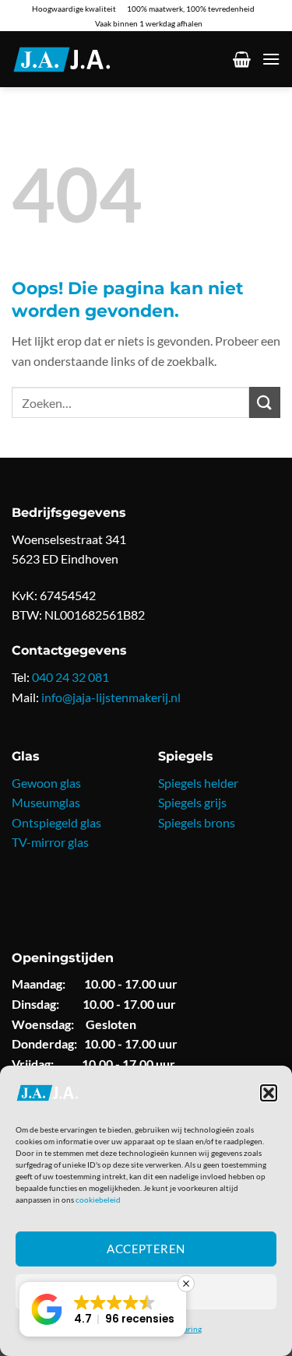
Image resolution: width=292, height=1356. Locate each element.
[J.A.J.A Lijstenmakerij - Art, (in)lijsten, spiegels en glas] (81, 59)
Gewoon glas (46, 782)
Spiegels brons (196, 822)
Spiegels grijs (192, 802)
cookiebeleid (98, 1199)
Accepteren (146, 1249)
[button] (268, 1093)
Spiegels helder (198, 782)
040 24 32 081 (70, 676)
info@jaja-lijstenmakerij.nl (111, 697)
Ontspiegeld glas (56, 822)
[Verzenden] (264, 402)
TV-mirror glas (50, 841)
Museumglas (46, 802)
